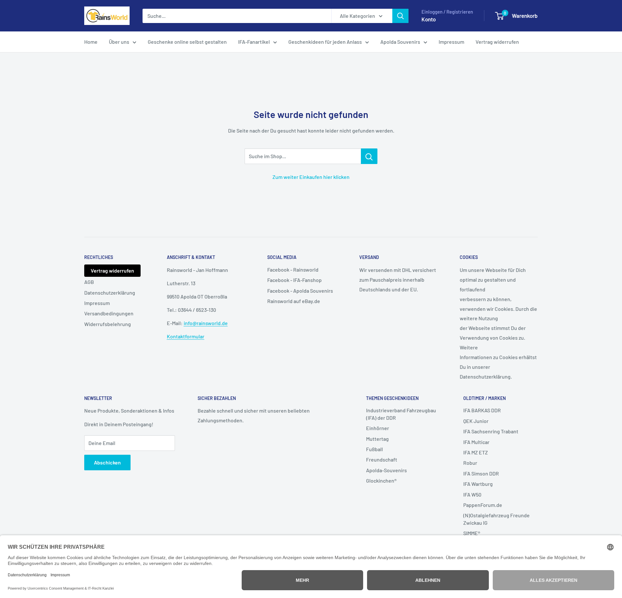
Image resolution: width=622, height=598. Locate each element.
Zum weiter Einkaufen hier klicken (311, 177)
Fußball (374, 449)
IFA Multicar (476, 442)
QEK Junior (476, 421)
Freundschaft (381, 459)
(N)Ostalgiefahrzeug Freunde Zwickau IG (496, 518)
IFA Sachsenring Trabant (490, 431)
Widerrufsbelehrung (107, 324)
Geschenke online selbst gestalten (187, 42)
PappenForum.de (482, 505)
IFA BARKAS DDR (482, 410)
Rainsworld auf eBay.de (293, 301)
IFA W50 (472, 494)
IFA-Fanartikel (254, 42)
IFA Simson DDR (481, 473)
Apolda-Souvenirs (386, 470)
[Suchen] (400, 16)
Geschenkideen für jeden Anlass (325, 42)
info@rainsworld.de (206, 323)
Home (91, 42)
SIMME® (471, 533)
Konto (428, 19)
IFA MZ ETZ (475, 452)
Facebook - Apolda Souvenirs (300, 290)
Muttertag (377, 439)
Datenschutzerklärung (109, 292)
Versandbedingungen (108, 313)
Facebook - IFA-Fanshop (294, 280)
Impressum (451, 42)
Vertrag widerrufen (497, 42)
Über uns (119, 42)
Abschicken (107, 462)
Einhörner (377, 428)
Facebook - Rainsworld (292, 269)
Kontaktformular (185, 336)
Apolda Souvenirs (400, 42)
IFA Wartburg (478, 484)
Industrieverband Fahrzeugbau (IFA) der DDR (401, 413)
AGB (89, 282)
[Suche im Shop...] (369, 156)
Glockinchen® (381, 480)
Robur (470, 463)
